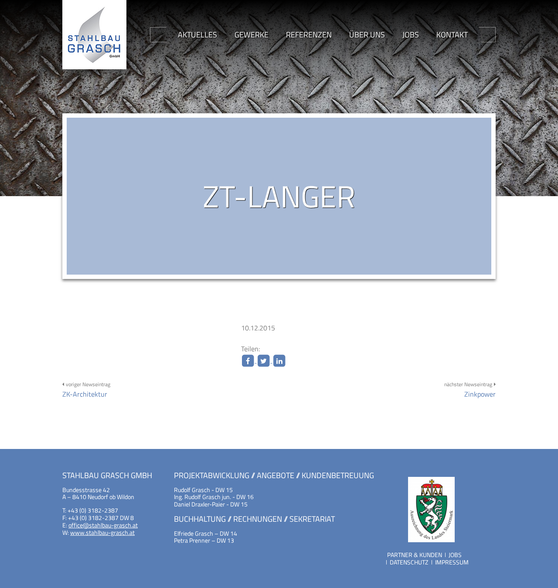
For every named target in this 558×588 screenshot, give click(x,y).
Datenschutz (409, 562)
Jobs (410, 35)
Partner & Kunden (414, 554)
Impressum (452, 562)
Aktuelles (197, 35)
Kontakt (452, 35)
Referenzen (309, 35)
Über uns (367, 35)
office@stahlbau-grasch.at (103, 525)
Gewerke (252, 35)
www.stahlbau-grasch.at (102, 532)
